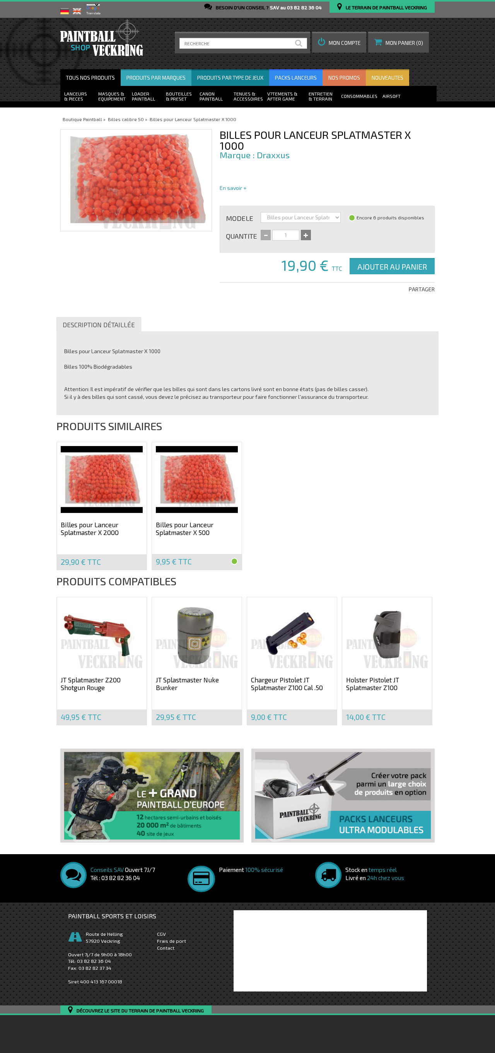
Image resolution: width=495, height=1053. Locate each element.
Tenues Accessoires (248, 96)
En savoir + (233, 188)
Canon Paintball (211, 96)
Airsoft (391, 96)
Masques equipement (112, 96)
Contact (165, 948)
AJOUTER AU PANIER (392, 266)
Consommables (359, 96)
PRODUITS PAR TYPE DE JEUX (230, 78)
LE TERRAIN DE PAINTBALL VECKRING (386, 7)
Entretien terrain (321, 96)
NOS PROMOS (344, 78)
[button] (339, 42)
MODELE (239, 218)
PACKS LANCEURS (296, 78)
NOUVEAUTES (387, 78)
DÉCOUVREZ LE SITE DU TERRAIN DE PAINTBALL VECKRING (140, 1010)
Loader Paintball (143, 96)
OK (300, 43)
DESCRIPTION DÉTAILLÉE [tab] (99, 324)
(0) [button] (404, 43)
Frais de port (171, 941)
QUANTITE (241, 235)
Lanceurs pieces (75, 96)
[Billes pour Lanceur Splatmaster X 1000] (136, 180)
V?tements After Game (281, 96)
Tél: (89, 961)
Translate (93, 13)
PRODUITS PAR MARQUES (156, 78)
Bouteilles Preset (179, 96)
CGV (161, 934)
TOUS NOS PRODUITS (90, 78)
